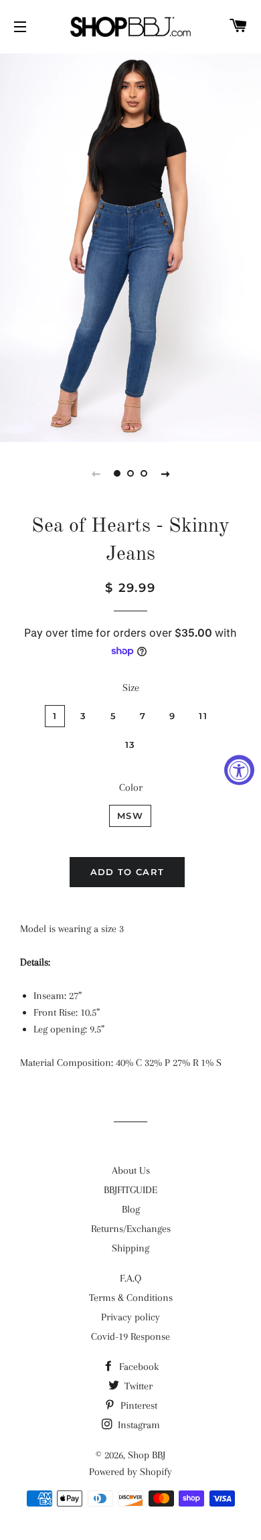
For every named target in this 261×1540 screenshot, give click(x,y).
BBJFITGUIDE (130, 1190)
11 (203, 715)
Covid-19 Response (130, 1336)
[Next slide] (165, 473)
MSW (130, 815)
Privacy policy (130, 1317)
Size (130, 688)
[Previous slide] (95, 473)
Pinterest (137, 1405)
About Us (131, 1170)
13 (130, 744)
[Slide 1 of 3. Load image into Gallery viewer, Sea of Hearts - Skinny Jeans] (117, 473)
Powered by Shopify (130, 1472)
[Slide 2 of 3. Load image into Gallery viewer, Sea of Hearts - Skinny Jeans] (130, 473)
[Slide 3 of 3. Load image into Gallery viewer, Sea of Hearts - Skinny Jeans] (144, 473)
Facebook (137, 1367)
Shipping (130, 1248)
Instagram (137, 1425)
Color (131, 787)
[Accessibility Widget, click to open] (239, 770)
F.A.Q (130, 1278)
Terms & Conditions (131, 1298)
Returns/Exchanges (131, 1229)
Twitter (137, 1386)
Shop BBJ (146, 1455)
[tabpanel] (130, 246)
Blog (131, 1209)
